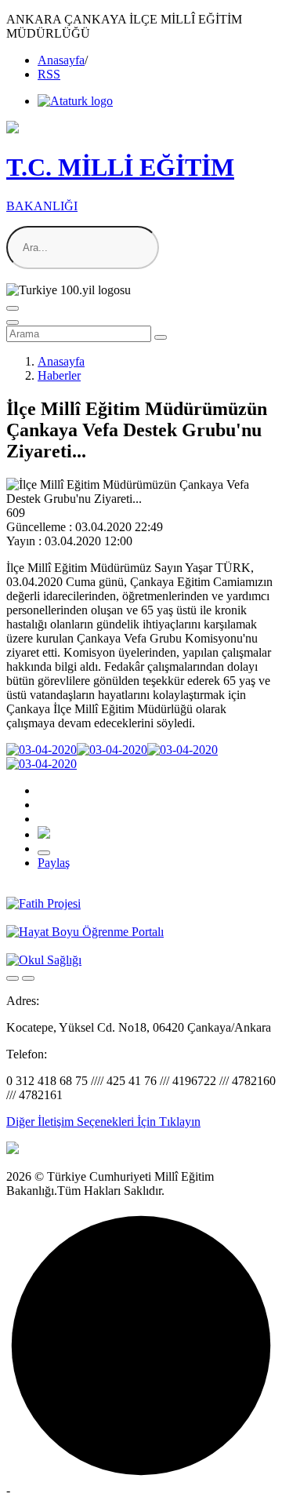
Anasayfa (61, 60)
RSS (49, 74)
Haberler (59, 375)
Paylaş (54, 862)
